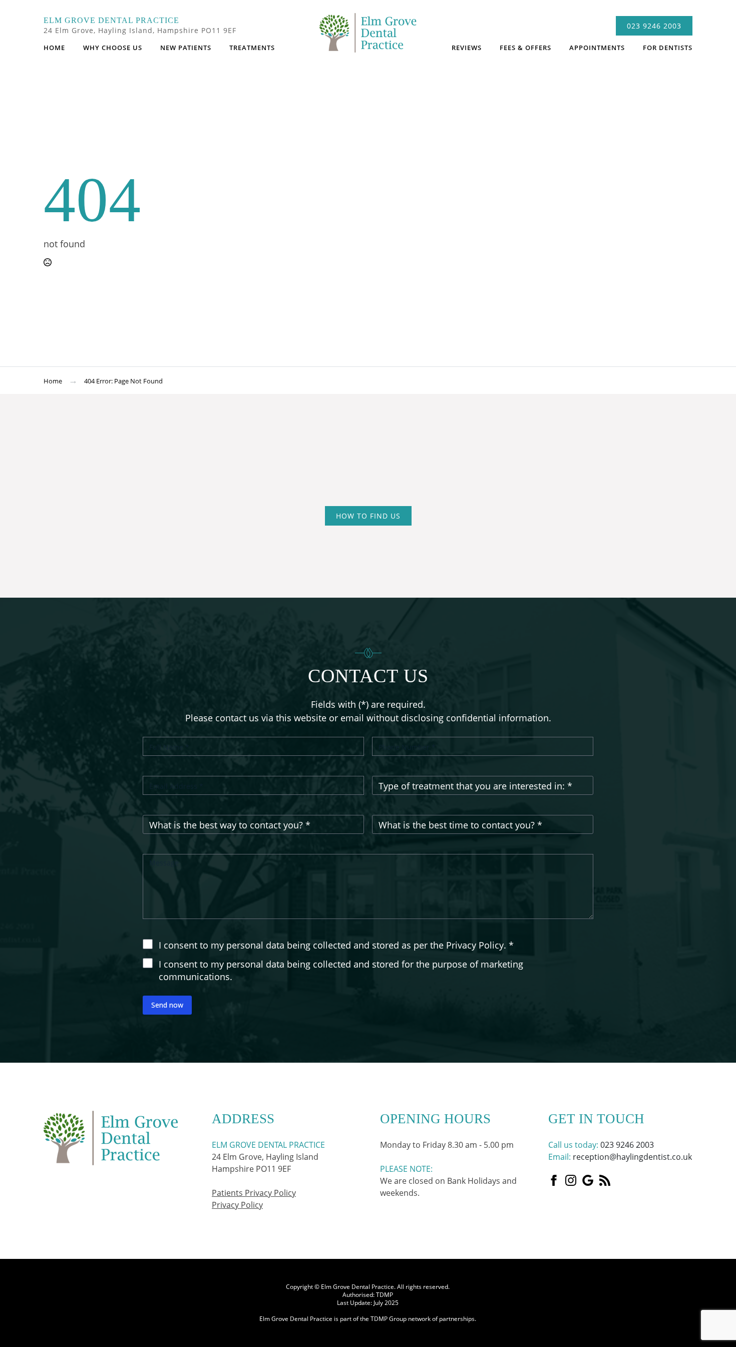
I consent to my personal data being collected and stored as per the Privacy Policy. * (336, 945)
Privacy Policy (237, 1204)
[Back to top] (720, 1047)
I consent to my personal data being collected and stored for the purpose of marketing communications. (341, 970)
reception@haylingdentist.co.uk (632, 1156)
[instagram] (570, 1180)
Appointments (597, 47)
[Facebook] (553, 1180)
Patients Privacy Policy (254, 1192)
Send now (167, 1005)
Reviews (467, 47)
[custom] (587, 1180)
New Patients (185, 47)
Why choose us (112, 47)
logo (368, 38)
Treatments (252, 47)
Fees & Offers (525, 47)
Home (54, 47)
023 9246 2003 (627, 1144)
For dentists (667, 47)
